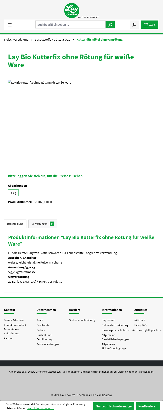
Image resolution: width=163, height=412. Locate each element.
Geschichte (43, 325)
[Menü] (10, 24)
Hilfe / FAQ (140, 325)
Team (40, 320)
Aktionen (139, 320)
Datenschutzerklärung (115, 325)
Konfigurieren (147, 406)
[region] (81, 123)
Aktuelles (140, 310)
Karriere (74, 310)
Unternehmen (46, 310)
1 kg (13, 193)
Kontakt (9, 310)
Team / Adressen (14, 320)
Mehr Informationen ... (40, 408)
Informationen (112, 310)
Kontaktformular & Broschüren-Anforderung (15, 329)
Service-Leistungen (48, 344)
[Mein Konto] (134, 24)
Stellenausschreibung (82, 320)
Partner (8, 338)
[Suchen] (110, 24)
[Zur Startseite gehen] (81, 11)
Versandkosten (71, 371)
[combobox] (70, 24)
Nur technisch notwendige (114, 406)
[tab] (15, 224)
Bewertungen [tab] (42, 224)
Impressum (108, 320)
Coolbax (107, 395)
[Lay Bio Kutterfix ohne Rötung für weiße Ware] (81, 123)
